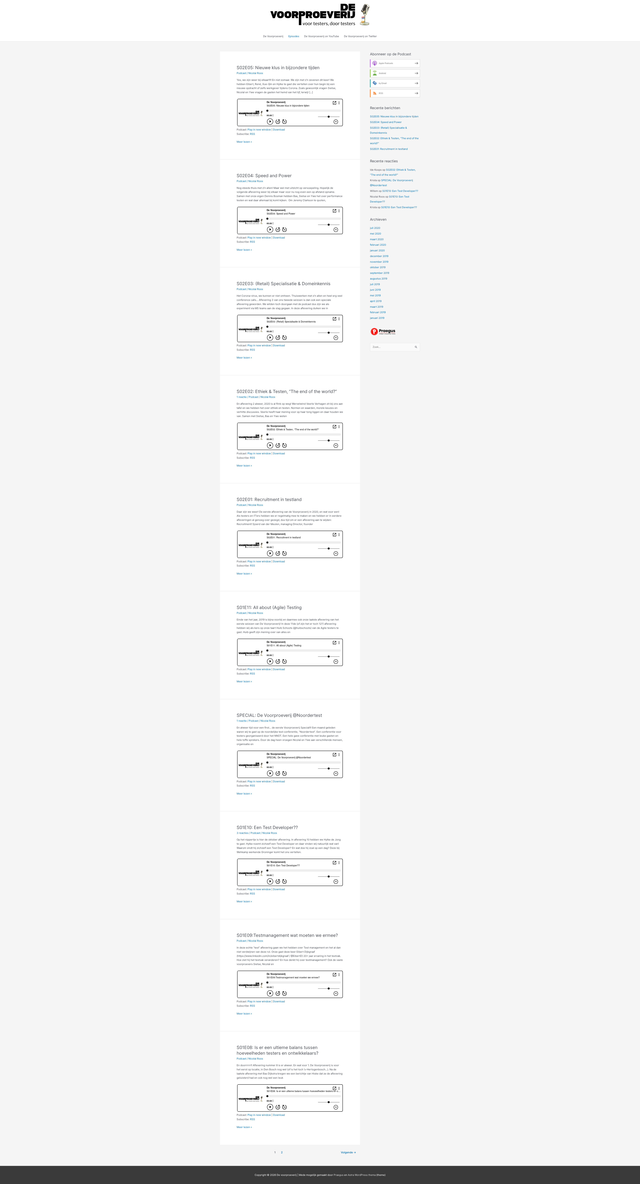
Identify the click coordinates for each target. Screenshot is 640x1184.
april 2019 (376, 301)
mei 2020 (375, 233)
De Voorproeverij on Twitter (360, 36)
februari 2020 (378, 244)
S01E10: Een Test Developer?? (267, 827)
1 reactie (242, 396)
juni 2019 (375, 289)
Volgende (348, 1152)
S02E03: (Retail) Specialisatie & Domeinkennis (283, 283)
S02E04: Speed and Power (264, 175)
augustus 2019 (378, 278)
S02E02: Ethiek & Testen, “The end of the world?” (287, 391)
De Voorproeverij (273, 36)
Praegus (339, 1174)
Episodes (293, 36)
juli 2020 (375, 228)
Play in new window (259, 129)
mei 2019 (375, 295)
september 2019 (379, 272)
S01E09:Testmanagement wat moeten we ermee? (287, 935)
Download (279, 129)
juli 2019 (375, 284)
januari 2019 (377, 318)
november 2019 (379, 261)
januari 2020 (377, 250)
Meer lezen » (244, 142)
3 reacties (242, 832)
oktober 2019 (378, 267)
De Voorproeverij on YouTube (321, 36)
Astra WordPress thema (362, 1174)
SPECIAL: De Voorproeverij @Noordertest (279, 715)
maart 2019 (376, 306)
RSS (252, 134)
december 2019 (379, 256)
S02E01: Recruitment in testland (269, 499)
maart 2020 (377, 239)
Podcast (241, 73)
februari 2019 (378, 312)
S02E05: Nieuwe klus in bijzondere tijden (278, 67)
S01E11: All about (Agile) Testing (269, 607)
